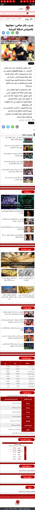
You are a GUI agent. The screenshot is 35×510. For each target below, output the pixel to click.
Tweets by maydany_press (27, 491)
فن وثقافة (27, 191)
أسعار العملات (26, 358)
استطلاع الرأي (26, 466)
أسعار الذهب (26, 392)
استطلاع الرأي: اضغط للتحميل (27, 470)
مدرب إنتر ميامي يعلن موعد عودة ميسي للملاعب (14, 178)
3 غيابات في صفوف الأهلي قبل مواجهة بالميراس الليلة (14, 138)
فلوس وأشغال (26, 249)
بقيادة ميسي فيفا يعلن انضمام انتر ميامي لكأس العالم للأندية (13, 162)
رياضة (27, 19)
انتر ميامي (21, 119)
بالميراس (15, 70)
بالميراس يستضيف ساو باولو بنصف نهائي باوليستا (13, 154)
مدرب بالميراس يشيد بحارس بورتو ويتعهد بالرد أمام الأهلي (14, 146)
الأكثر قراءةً (27, 307)
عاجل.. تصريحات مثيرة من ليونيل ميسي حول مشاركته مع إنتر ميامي (12, 170)
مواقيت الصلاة (26, 439)
